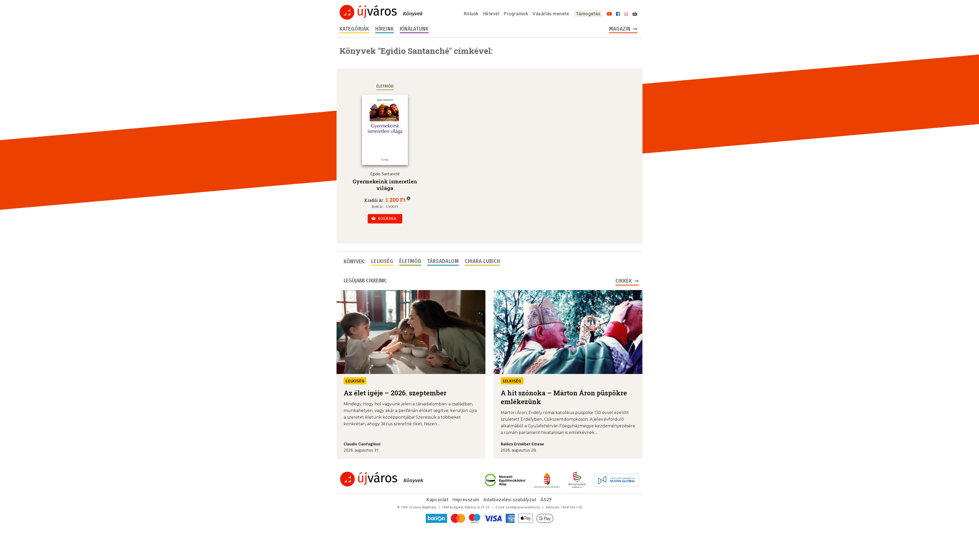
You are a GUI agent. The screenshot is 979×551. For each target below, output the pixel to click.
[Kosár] (634, 14)
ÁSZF (546, 499)
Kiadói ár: (374, 200)
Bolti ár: (377, 206)
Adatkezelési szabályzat (509, 499)
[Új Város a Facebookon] (618, 14)
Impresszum (466, 499)
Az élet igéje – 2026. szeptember (395, 393)
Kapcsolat (437, 499)
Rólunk (471, 13)
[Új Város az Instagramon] (626, 14)
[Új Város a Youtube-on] (609, 14)
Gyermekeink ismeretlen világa (385, 184)
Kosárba (387, 219)
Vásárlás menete (551, 13)
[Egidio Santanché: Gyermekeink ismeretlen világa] (385, 130)
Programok (516, 13)
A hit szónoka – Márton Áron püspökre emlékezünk (564, 397)
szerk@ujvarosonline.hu (523, 507)
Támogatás (588, 13)
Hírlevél (491, 13)
